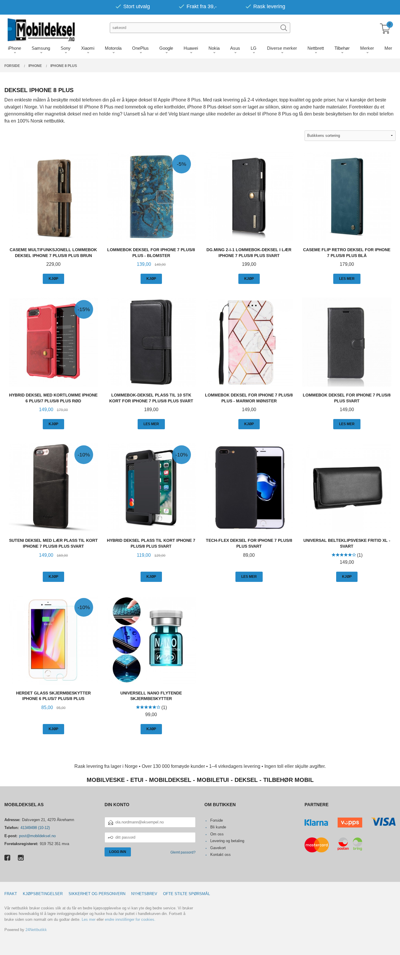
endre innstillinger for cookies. (130, 919)
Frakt (10, 894)
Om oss (217, 834)
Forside (216, 820)
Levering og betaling (227, 841)
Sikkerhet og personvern (97, 894)
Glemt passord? (183, 852)
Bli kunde (218, 827)
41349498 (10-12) (35, 827)
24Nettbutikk (36, 930)
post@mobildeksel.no (37, 836)
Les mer (88, 919)
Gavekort (218, 848)
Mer (388, 48)
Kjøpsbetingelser (43, 894)
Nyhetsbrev (144, 894)
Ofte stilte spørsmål (186, 894)
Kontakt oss (220, 854)
